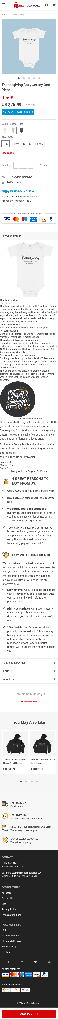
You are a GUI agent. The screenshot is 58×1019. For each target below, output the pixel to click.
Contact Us (7, 898)
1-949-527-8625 (10, 862)
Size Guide (8, 153)
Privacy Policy (9, 909)
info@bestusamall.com (13, 866)
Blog (4, 903)
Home (4, 14)
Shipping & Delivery (11, 941)
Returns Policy (9, 946)
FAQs (4, 930)
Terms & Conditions (11, 914)
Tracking (6, 952)
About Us (6, 892)
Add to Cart (29, 1014)
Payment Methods (11, 935)
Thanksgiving (17, 14)
